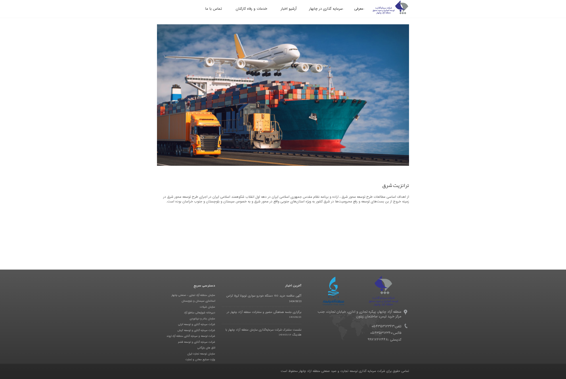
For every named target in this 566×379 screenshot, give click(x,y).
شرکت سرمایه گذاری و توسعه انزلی (196, 324)
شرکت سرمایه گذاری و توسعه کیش (196, 330)
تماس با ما (213, 9)
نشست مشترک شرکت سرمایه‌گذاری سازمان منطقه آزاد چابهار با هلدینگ (263, 332)
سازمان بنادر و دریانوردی (202, 318)
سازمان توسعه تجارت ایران (201, 353)
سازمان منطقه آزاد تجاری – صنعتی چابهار (193, 295)
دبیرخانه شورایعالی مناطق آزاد (199, 312)
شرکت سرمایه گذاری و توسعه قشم (196, 342)
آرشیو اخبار (288, 9)
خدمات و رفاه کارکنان (251, 9)
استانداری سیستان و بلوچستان (198, 301)
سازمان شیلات (207, 307)
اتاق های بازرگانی (206, 347)
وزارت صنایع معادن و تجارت (200, 359)
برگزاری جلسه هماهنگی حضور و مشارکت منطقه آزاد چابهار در (264, 312)
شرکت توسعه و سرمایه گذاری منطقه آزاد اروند (190, 336)
